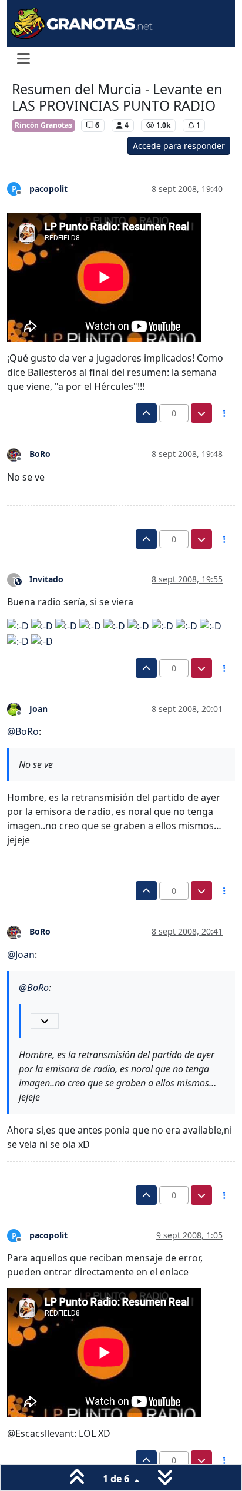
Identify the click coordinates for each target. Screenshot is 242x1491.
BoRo (40, 453)
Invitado (46, 579)
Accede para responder (179, 145)
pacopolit (48, 188)
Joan (38, 708)
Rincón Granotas (43, 125)
